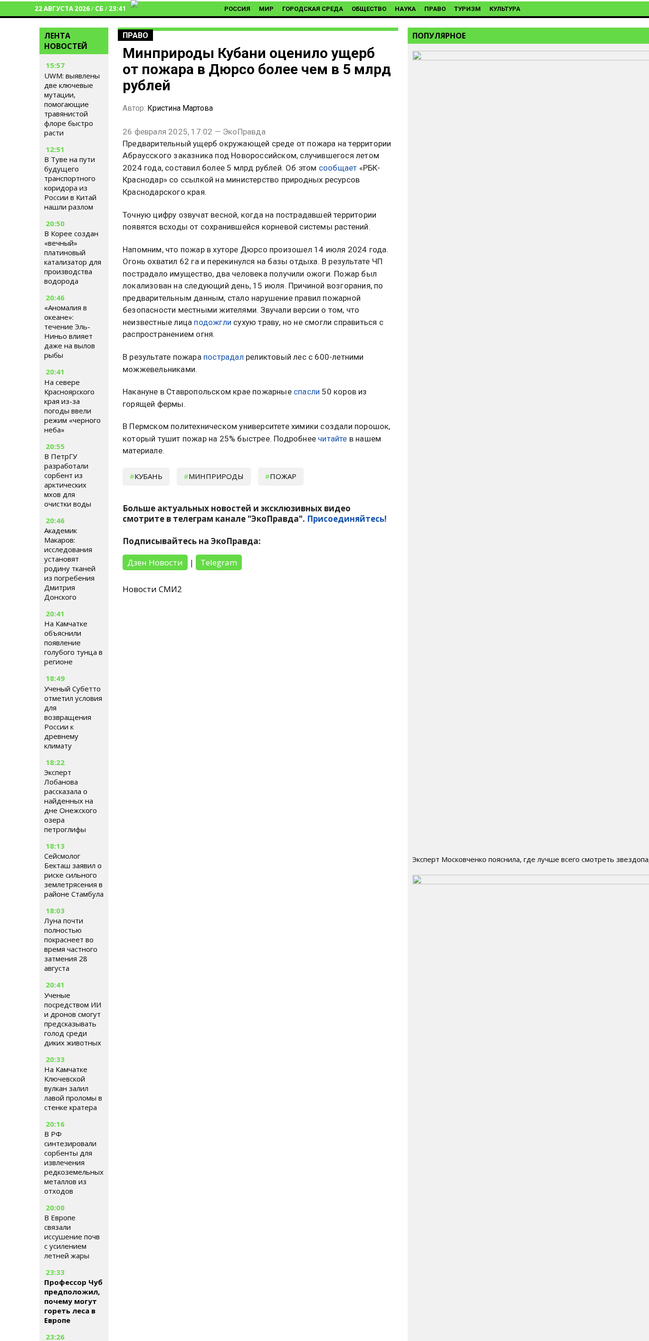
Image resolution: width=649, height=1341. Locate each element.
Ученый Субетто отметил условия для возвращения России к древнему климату (73, 717)
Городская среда (312, 8)
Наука (405, 8)
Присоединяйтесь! (347, 518)
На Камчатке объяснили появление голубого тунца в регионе (73, 642)
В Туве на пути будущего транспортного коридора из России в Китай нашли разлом (70, 182)
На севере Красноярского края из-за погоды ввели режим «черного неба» (72, 405)
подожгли (212, 322)
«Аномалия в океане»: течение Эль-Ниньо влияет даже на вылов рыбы (69, 331)
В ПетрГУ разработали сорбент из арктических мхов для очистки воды (67, 479)
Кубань (148, 476)
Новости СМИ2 (152, 589)
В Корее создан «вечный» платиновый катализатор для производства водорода (72, 257)
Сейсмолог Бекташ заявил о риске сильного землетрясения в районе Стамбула (74, 875)
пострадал (223, 357)
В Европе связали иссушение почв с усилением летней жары (72, 1236)
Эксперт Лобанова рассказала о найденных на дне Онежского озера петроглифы (70, 800)
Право (435, 8)
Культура (504, 8)
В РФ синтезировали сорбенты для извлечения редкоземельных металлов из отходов (74, 1162)
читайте (332, 438)
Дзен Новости (155, 562)
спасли (307, 391)
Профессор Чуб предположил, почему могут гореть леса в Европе (73, 1301)
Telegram (218, 562)
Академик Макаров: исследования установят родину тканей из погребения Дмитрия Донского (69, 564)
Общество (369, 8)
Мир (266, 8)
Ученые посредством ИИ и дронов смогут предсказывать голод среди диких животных (72, 1018)
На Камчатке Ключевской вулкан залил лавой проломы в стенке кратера (73, 1088)
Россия (237, 8)
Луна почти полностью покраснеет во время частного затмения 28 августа (70, 944)
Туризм (467, 8)
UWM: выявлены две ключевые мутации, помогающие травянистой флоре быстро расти (72, 104)
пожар (283, 476)
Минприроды (216, 476)
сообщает (338, 167)
